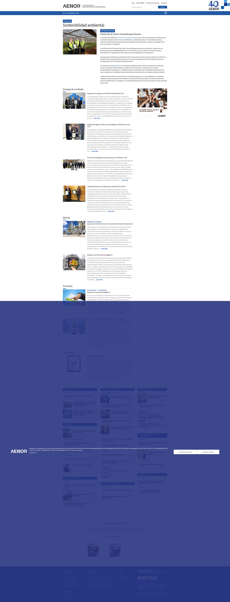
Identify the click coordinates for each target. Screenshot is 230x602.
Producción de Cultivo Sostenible (128, 37)
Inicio (133, 3)
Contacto (164, 3)
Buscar (163, 7)
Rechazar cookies (208, 452)
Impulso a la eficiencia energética (99, 255)
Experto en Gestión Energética (98, 292)
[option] (152, 103)
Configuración (33, 452)
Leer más (97, 118)
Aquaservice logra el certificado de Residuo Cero (105, 93)
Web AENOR (140, 3)
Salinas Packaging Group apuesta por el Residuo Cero (107, 158)
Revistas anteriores (152, 3)
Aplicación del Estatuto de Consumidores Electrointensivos (110, 224)
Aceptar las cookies (185, 452)
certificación (119, 65)
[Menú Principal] (165, 13)
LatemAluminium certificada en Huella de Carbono (106, 186)
